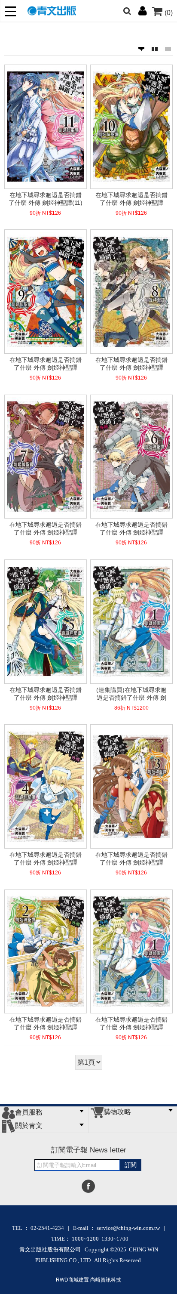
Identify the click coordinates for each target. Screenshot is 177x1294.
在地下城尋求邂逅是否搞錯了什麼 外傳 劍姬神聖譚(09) (45, 363)
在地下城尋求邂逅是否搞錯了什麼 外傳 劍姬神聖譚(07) (45, 528)
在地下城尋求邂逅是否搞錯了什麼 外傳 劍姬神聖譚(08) (131, 363)
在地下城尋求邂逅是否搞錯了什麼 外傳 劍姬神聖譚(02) (45, 1023)
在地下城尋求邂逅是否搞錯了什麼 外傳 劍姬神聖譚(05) (45, 693)
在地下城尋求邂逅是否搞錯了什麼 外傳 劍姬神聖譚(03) (131, 858)
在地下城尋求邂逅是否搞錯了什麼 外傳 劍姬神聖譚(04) (45, 858)
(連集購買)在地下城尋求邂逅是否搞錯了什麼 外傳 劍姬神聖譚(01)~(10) (131, 693)
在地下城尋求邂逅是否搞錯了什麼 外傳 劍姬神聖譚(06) (131, 528)
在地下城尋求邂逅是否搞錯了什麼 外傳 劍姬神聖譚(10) (131, 198)
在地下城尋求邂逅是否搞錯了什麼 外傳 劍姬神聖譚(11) (45, 198)
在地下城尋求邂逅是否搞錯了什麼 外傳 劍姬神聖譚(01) (131, 1023)
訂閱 (131, 1164)
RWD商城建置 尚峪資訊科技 (88, 1280)
